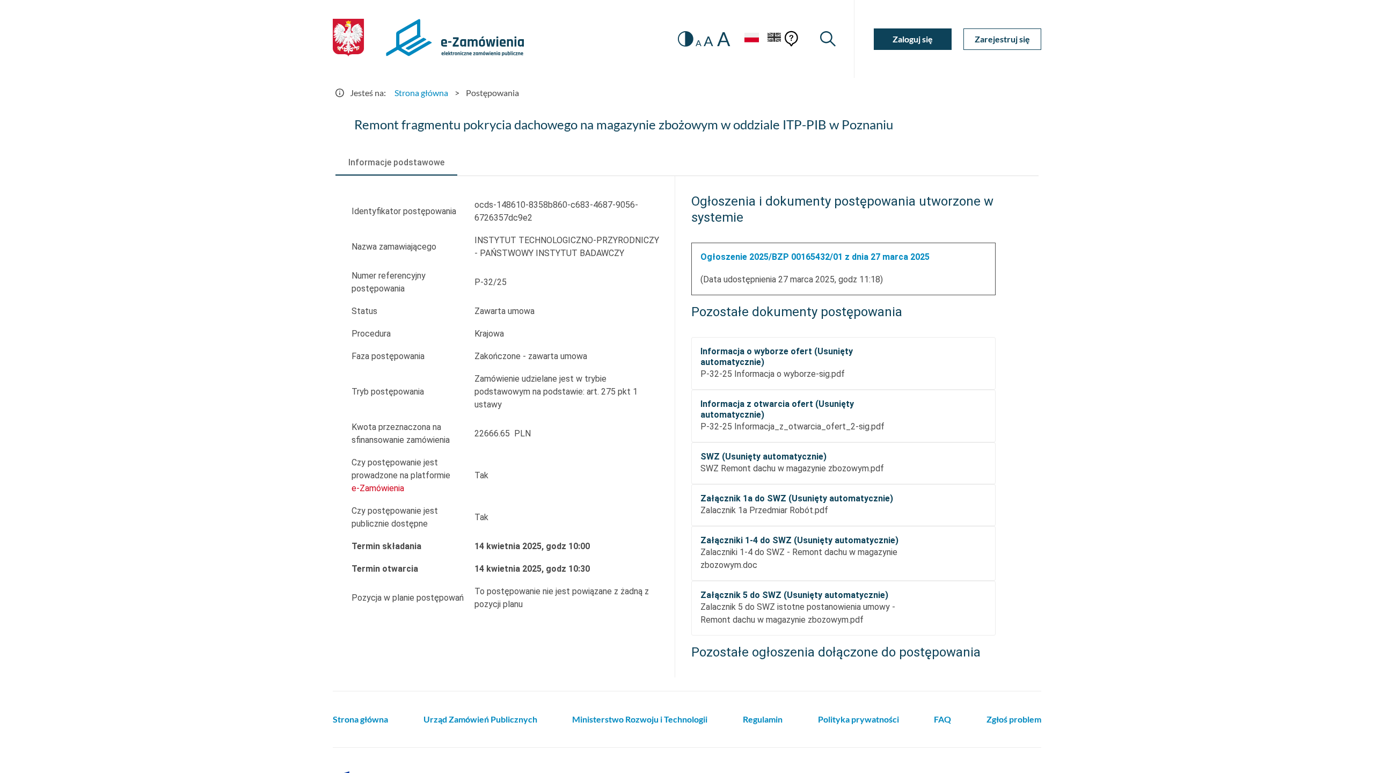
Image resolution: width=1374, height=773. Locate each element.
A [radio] (698, 43)
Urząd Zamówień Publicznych (480, 719)
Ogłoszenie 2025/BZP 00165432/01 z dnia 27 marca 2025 (815, 257)
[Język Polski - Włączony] (751, 39)
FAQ (942, 719)
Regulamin (763, 719)
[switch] (685, 39)
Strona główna (421, 92)
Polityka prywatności (858, 719)
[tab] (396, 163)
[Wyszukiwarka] (827, 39)
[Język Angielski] (774, 39)
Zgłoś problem (1013, 719)
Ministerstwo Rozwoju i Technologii (639, 719)
